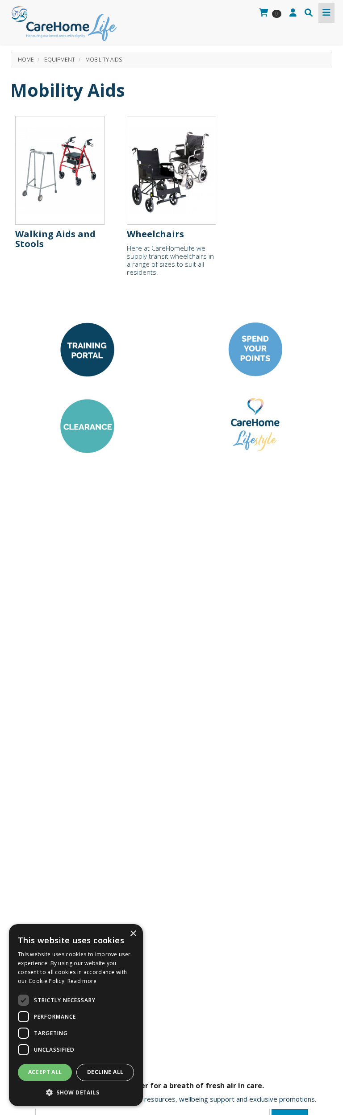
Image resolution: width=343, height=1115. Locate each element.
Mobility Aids (103, 59)
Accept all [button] (45, 1072)
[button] (76, 1092)
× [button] (133, 933)
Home (26, 59)
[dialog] (76, 1015)
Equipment (59, 59)
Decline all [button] (105, 1072)
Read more (82, 981)
